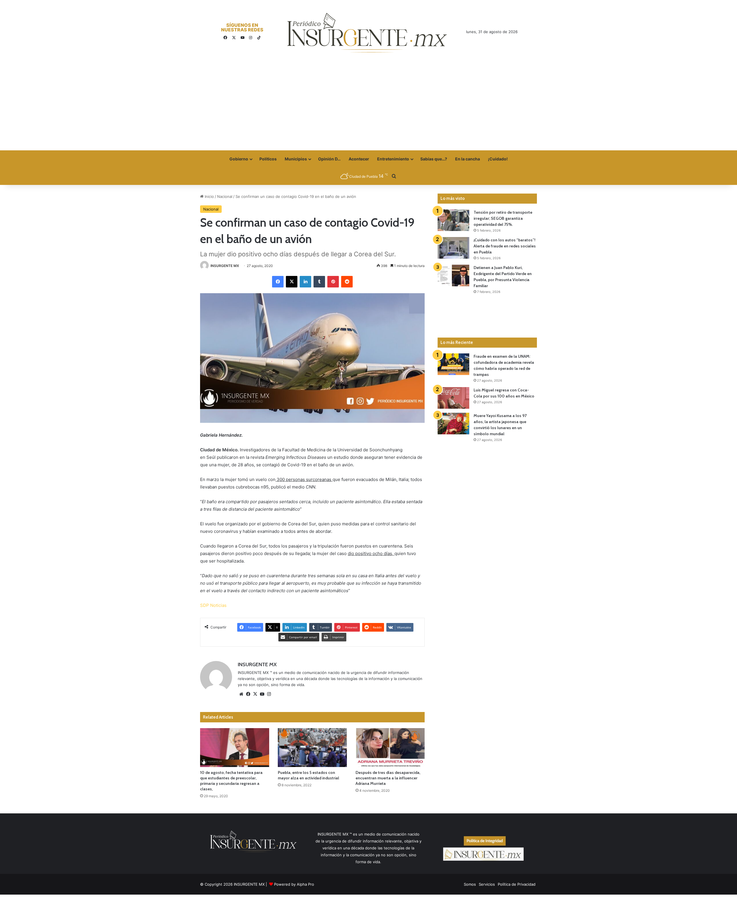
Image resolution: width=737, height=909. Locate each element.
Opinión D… (329, 158)
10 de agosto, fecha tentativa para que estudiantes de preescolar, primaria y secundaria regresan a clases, (231, 780)
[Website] (241, 694)
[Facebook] (278, 281)
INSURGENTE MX (224, 266)
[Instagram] (268, 694)
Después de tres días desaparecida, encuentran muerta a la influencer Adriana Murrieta (388, 778)
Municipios (296, 158)
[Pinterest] (333, 281)
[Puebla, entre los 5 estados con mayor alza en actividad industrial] (312, 747)
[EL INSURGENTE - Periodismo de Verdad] (367, 32)
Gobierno (238, 158)
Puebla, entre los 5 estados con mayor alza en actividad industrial (308, 775)
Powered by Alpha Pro (294, 884)
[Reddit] (347, 281)
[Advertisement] (368, 107)
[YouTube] (262, 694)
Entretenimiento (393, 158)
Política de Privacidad (516, 884)
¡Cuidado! (498, 158)
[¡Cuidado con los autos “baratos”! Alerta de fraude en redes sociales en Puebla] (453, 248)
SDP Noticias (213, 605)
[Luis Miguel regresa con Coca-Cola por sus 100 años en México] (453, 398)
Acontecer (359, 158)
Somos (470, 884)
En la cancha (467, 158)
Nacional (224, 196)
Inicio (209, 196)
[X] (291, 281)
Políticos (268, 158)
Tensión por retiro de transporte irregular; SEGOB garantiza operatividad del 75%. (503, 218)
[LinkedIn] (305, 281)
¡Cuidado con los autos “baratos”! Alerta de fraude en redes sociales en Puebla (505, 246)
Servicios (487, 884)
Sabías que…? (433, 158)
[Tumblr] (319, 281)
